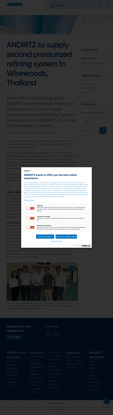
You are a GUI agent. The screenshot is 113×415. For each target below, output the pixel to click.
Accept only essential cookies (66, 236)
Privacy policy (29, 200)
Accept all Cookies (45, 236)
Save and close (56, 241)
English (27, 171)
